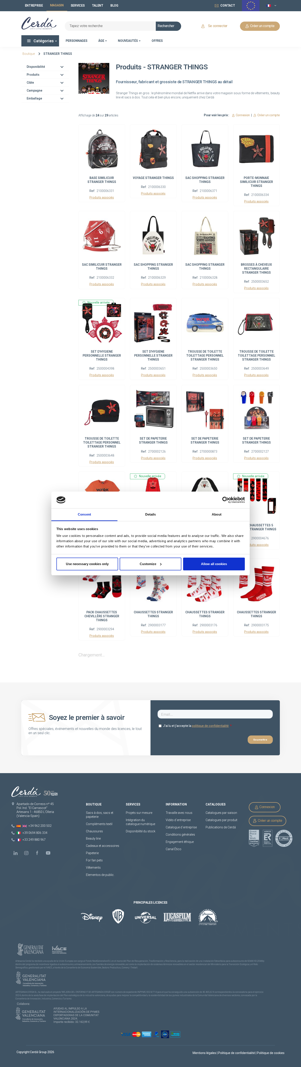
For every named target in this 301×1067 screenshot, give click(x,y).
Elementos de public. (100, 875)
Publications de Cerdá (221, 827)
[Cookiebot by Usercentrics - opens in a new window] (225, 500)
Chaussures (94, 831)
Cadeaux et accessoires (102, 846)
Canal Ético (173, 849)
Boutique (28, 53)
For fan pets (94, 860)
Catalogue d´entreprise (181, 827)
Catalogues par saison (221, 813)
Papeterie (92, 853)
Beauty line (93, 838)
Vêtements (93, 867)
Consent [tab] (84, 514)
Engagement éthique (180, 842)
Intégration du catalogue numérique (140, 822)
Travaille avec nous (179, 813)
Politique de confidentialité (237, 1053)
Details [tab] (150, 514)
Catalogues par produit (221, 820)
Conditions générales (180, 834)
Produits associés (101, 197)
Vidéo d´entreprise (178, 820)
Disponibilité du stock (140, 831)
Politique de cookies (270, 1053)
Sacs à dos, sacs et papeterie (99, 814)
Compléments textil (99, 824)
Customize (148, 564)
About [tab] (216, 514)
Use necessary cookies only (87, 564)
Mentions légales (205, 1053)
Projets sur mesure (139, 813)
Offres (157, 40)
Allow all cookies (214, 564)
